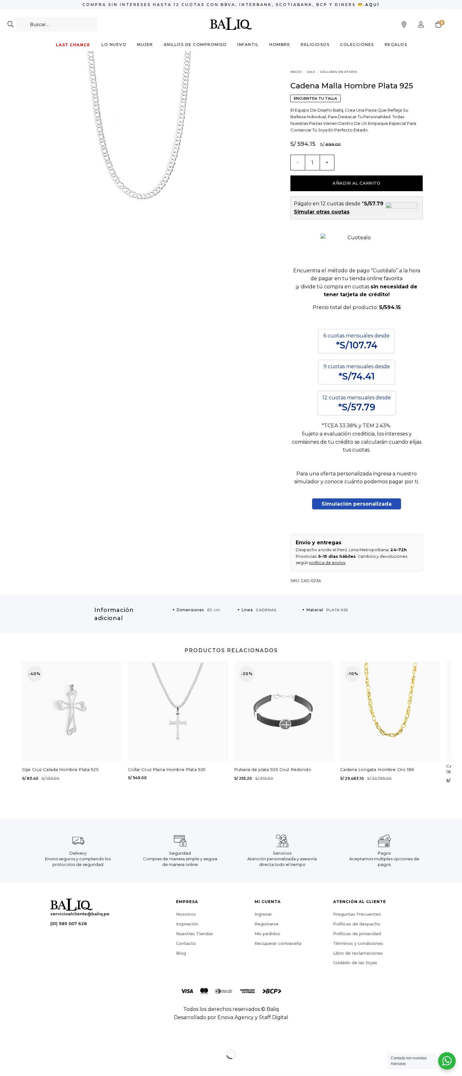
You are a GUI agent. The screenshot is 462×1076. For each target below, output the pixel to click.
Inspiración (187, 923)
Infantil (248, 44)
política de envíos (327, 562)
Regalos (396, 44)
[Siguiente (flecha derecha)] (25, 1065)
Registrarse (267, 923)
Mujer (145, 44)
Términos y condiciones (358, 943)
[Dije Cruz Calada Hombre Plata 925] (72, 711)
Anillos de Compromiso (195, 44)
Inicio (296, 72)
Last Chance (73, 44)
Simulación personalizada (357, 504)
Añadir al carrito (357, 183)
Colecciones (357, 44)
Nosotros (186, 914)
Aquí (372, 4)
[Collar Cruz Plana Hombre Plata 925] (177, 711)
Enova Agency (235, 1017)
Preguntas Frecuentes (357, 914)
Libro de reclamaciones (358, 953)
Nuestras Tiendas (194, 933)
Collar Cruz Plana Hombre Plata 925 (167, 769)
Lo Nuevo (114, 44)
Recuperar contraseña (278, 943)
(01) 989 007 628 (68, 923)
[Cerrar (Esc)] (6, 1038)
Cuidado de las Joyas (355, 962)
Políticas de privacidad (357, 933)
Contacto (186, 943)
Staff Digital (273, 1017)
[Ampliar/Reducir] (25, 1038)
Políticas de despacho (356, 923)
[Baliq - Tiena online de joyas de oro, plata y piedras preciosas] (231, 24)
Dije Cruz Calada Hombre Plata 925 (60, 769)
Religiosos (315, 44)
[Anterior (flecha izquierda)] (6, 1065)
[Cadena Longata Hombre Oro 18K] (390, 711)
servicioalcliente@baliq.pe (79, 913)
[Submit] (10, 24)
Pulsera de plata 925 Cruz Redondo (272, 769)
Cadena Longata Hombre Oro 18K (377, 769)
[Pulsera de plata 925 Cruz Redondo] (284, 711)
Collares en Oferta (338, 72)
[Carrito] (438, 24)
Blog (181, 953)
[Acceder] (421, 24)
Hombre (279, 44)
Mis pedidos (267, 933)
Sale (311, 72)
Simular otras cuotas (321, 212)
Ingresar (263, 914)
